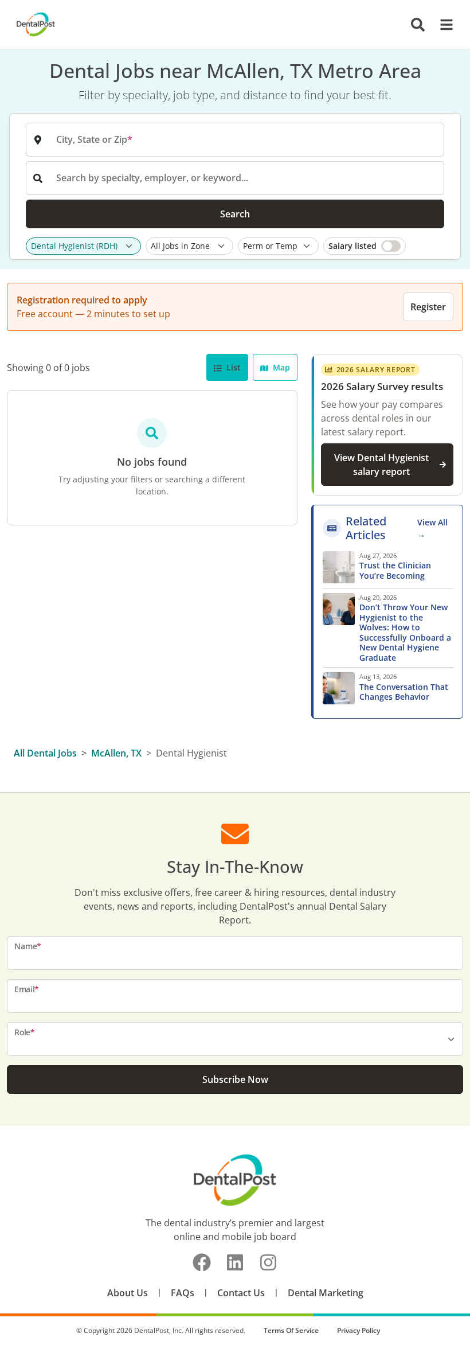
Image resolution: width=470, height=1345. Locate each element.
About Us (127, 1292)
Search (235, 214)
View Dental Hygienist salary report (381, 464)
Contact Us (241, 1292)
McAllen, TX (116, 753)
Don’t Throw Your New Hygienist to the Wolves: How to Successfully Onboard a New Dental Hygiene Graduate (405, 632)
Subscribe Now (235, 1079)
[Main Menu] (443, 25)
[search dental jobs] (418, 24)
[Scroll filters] (441, 246)
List (232, 367)
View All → (432, 528)
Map (280, 367)
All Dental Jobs (45, 753)
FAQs (182, 1292)
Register (428, 307)
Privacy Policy (358, 1330)
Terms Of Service (291, 1330)
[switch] (364, 246)
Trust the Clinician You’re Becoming (395, 570)
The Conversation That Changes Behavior (403, 692)
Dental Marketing (325, 1292)
